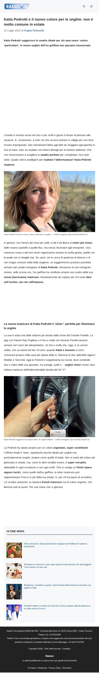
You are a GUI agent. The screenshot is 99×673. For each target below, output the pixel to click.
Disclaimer (67, 668)
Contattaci (66, 649)
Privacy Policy (55, 668)
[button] (84, 6)
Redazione (42, 668)
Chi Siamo (32, 668)
